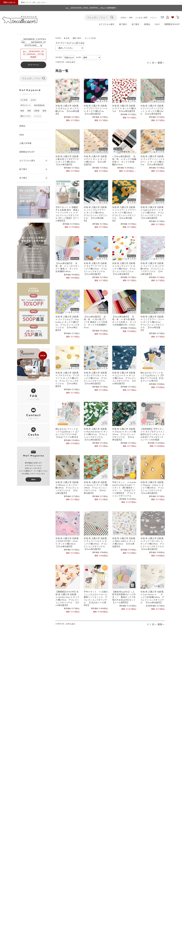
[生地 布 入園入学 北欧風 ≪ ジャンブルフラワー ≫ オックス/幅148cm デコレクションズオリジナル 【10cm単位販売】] (96, 192)
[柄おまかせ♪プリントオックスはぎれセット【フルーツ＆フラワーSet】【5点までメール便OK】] (67, 414)
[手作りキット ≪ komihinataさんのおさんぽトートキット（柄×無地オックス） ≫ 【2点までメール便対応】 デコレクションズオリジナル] (124, 467)
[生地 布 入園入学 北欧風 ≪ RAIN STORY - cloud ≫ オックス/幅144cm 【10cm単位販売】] (67, 523)
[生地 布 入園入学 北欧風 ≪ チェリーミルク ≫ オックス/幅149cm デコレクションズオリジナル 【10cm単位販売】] (96, 523)
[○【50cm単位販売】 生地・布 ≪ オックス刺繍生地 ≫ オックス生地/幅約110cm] (124, 141)
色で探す (136, 24)
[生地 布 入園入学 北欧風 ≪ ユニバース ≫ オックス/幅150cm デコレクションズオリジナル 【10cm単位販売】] (124, 358)
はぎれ (33, 100)
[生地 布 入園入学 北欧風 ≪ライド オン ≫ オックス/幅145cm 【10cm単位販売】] (96, 141)
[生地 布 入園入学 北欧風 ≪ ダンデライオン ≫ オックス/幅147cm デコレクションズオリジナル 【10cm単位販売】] (96, 358)
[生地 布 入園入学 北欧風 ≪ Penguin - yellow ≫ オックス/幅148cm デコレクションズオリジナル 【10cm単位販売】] (152, 467)
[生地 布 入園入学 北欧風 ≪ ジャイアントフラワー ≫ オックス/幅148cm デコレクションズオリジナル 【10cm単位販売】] (124, 192)
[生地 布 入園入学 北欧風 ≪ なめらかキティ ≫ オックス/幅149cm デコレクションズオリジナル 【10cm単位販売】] (152, 192)
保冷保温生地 (39, 105)
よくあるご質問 (141, 18)
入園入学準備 (25, 143)
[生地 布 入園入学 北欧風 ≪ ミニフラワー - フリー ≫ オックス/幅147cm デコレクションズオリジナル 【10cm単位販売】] (152, 302)
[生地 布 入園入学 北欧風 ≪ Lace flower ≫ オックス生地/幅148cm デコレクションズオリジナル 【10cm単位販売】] (152, 577)
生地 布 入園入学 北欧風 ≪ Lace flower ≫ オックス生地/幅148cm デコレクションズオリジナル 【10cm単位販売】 (153, 597)
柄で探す (123, 24)
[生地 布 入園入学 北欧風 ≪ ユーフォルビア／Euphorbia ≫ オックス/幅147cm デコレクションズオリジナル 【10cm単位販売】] (67, 302)
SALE (157, 24)
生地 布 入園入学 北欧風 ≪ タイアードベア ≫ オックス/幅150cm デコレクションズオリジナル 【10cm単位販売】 (96, 268)
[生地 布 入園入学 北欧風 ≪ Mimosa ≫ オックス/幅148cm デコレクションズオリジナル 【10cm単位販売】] (67, 467)
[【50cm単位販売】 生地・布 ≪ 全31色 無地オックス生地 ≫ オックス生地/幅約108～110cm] (124, 302)
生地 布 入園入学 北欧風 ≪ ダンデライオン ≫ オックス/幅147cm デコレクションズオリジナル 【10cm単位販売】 (96, 378)
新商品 (147, 24)
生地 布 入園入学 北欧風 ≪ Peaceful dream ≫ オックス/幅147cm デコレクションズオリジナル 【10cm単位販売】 (96, 434)
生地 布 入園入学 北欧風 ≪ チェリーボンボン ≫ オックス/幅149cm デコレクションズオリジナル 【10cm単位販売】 (153, 543)
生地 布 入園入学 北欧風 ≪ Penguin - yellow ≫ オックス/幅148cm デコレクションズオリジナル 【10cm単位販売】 (153, 487)
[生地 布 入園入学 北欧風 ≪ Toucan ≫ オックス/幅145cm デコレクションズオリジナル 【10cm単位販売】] (124, 414)
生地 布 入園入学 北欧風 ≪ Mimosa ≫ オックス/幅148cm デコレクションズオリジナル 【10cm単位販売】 (68, 487)
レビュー (153, 18)
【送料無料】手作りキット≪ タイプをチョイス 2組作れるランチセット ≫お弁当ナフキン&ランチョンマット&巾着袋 (152, 434)
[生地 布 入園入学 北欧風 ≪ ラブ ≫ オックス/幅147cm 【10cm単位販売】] (124, 91)
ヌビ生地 (23, 100)
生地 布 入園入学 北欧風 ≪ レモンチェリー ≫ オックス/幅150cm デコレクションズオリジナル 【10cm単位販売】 (124, 268)
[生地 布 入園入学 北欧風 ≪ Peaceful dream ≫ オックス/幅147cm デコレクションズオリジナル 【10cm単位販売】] (96, 414)
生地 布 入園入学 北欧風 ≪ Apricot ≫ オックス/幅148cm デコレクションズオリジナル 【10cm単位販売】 (96, 487)
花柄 (29, 111)
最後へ (161, 62)
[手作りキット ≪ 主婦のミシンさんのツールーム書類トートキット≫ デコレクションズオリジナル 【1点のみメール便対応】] (96, 577)
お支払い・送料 (127, 18)
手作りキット (25, 105)
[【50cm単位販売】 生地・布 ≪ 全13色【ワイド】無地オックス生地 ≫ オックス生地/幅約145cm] (96, 302)
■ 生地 (66, 38)
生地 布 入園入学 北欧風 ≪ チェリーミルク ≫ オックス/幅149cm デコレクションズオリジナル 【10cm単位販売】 (96, 543)
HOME (58, 38)
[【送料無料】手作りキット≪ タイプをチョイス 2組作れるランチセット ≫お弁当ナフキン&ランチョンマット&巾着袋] (152, 414)
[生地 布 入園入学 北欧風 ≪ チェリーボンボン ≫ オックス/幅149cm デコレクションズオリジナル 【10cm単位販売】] (152, 523)
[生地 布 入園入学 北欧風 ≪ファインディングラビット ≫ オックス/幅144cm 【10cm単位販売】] (152, 91)
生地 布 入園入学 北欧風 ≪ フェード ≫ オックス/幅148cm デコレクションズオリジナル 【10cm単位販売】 (153, 268)
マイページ (33, 65)
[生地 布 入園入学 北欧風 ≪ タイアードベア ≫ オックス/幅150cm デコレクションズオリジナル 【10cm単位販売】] (96, 248)
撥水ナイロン (25, 116)
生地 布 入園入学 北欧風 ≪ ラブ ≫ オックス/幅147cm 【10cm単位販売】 (124, 108)
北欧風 (36, 111)
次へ (154, 62)
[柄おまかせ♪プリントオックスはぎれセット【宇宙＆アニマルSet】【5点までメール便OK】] (152, 358)
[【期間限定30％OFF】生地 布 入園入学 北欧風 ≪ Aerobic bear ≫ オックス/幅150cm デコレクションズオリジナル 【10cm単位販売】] (67, 577)
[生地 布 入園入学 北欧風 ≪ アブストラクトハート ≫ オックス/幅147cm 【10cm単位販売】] (96, 91)
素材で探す (77, 38)
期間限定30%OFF (172, 24)
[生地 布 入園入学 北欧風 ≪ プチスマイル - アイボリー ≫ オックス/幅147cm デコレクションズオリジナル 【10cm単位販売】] (67, 358)
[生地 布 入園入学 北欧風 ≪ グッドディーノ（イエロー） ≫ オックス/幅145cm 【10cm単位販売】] (152, 141)
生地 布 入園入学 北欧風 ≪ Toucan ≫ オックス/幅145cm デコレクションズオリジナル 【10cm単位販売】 (124, 434)
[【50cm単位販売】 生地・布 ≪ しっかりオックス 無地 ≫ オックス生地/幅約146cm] (67, 248)
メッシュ (37, 116)
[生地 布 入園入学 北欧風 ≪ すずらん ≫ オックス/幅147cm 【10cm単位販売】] (67, 91)
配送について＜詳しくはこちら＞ (34, 2)
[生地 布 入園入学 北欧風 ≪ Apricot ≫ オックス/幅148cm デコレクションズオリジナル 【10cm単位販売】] (96, 467)
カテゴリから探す (107, 24)
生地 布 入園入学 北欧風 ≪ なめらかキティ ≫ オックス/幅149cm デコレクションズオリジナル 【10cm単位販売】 (153, 212)
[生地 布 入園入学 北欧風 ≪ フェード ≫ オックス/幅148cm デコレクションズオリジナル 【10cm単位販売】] (152, 248)
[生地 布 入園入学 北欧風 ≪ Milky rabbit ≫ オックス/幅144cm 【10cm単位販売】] (124, 523)
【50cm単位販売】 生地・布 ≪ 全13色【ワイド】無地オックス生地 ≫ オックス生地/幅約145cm (95, 322)
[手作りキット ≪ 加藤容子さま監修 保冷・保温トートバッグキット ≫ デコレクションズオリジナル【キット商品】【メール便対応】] (67, 192)
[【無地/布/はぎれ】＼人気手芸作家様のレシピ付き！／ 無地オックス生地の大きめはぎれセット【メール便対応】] (124, 577)
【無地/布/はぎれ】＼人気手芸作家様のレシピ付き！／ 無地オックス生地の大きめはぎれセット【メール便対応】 (124, 597)
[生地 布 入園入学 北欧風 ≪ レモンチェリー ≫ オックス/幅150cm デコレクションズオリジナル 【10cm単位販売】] (124, 248)
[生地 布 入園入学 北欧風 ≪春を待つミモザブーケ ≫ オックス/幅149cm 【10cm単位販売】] (67, 141)
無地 (22, 111)
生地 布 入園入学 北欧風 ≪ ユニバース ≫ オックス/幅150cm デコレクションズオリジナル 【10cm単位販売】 (124, 378)
